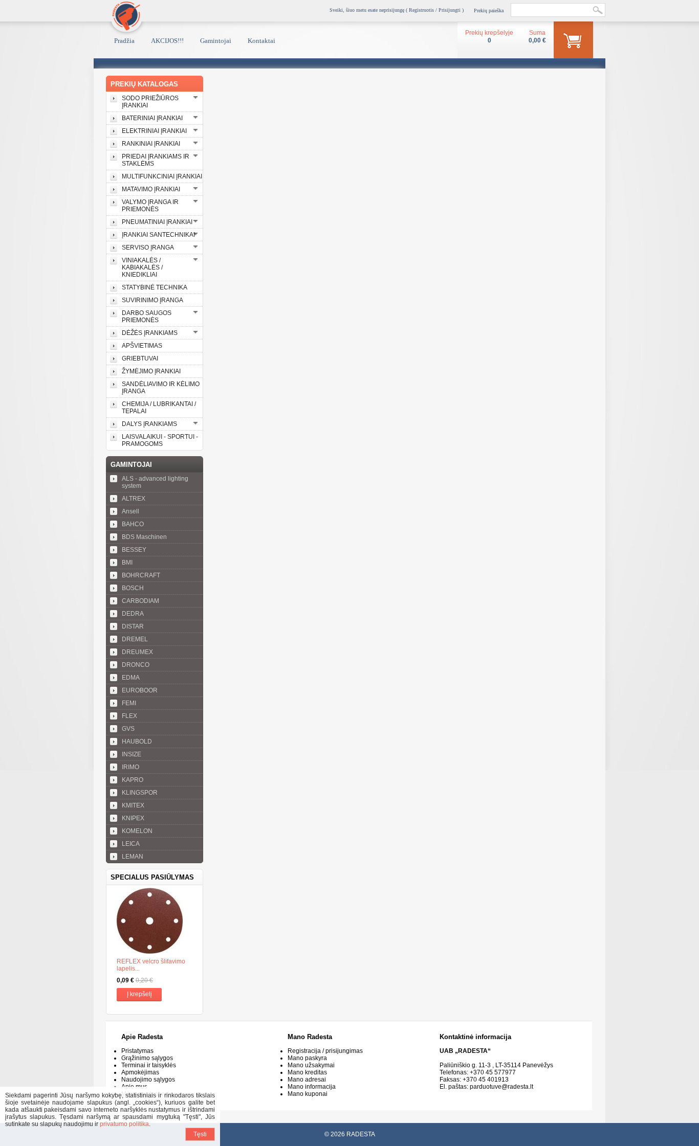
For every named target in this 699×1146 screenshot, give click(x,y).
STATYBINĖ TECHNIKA (154, 287)
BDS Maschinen (144, 537)
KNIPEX (133, 818)
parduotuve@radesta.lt (501, 1086)
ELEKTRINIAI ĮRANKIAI (154, 130)
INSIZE (131, 754)
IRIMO (130, 767)
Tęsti (200, 1134)
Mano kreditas (307, 1072)
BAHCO (133, 524)
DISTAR (133, 626)
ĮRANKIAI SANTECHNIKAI (158, 234)
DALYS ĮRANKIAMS (149, 424)
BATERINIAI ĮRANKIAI (152, 118)
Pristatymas (137, 1050)
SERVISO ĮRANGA (148, 247)
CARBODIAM (140, 600)
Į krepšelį (139, 994)
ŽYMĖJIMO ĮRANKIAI (151, 371)
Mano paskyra (307, 1058)
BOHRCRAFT (141, 575)
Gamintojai (215, 40)
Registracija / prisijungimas (325, 1050)
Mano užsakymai (311, 1065)
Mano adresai (307, 1079)
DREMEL (135, 639)
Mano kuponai (307, 1093)
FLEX (129, 716)
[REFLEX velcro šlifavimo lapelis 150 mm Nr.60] (154, 921)
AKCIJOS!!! (167, 40)
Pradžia (124, 40)
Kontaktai (261, 40)
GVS (128, 728)
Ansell (130, 511)
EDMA (131, 677)
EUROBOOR (140, 690)
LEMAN (132, 856)
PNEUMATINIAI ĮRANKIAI (157, 222)
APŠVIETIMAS (142, 345)
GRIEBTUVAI (140, 358)
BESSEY (134, 549)
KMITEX (133, 805)
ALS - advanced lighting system (155, 482)
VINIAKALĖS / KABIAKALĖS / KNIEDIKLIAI (142, 267)
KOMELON (137, 831)
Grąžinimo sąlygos (147, 1058)
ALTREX (133, 498)
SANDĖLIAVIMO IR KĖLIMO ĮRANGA (161, 387)
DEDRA (133, 613)
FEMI (129, 703)
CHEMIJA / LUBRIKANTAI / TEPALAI (159, 407)
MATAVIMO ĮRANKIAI (151, 189)
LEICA (131, 843)
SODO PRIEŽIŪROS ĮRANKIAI (150, 102)
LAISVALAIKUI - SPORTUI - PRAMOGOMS (160, 440)
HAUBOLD (137, 741)
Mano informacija (312, 1086)
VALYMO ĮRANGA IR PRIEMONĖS (150, 205)
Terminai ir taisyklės (148, 1065)
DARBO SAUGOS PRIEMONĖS (146, 316)
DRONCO (135, 664)
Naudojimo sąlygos (148, 1079)
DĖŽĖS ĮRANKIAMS (150, 332)
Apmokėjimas (140, 1072)
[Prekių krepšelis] (573, 41)
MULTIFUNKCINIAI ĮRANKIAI (162, 176)
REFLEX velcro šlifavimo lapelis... (151, 965)
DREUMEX (137, 652)
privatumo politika (124, 1124)
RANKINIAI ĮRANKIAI (151, 143)
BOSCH (133, 588)
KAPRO (132, 779)
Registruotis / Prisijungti (435, 10)
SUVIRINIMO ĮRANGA (152, 300)
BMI (127, 562)
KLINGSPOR (140, 792)
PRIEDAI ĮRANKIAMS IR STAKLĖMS (155, 160)
